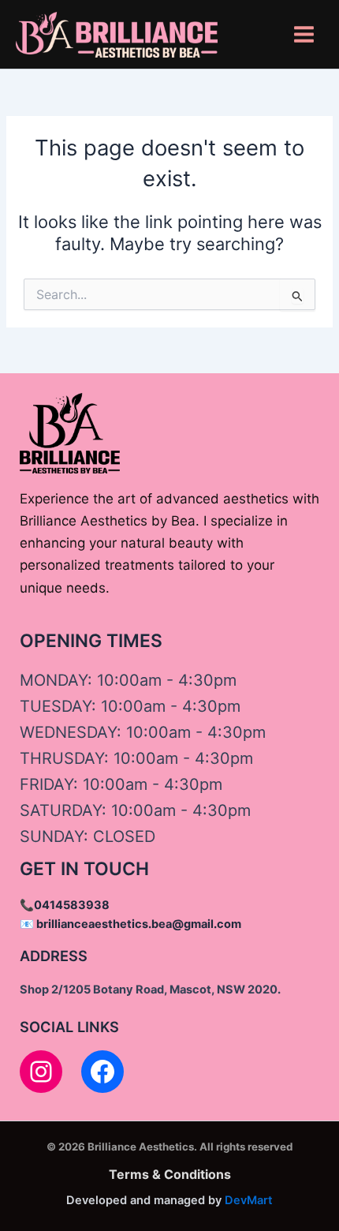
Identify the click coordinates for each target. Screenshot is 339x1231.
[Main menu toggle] (304, 34)
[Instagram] (41, 1071)
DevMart (249, 1200)
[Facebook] (102, 1071)
